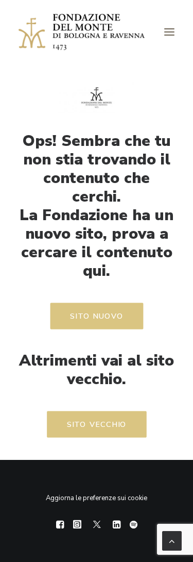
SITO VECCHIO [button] (96, 424)
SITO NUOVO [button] (97, 316)
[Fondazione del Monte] (82, 32)
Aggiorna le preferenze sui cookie (96, 498)
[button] (169, 32)
